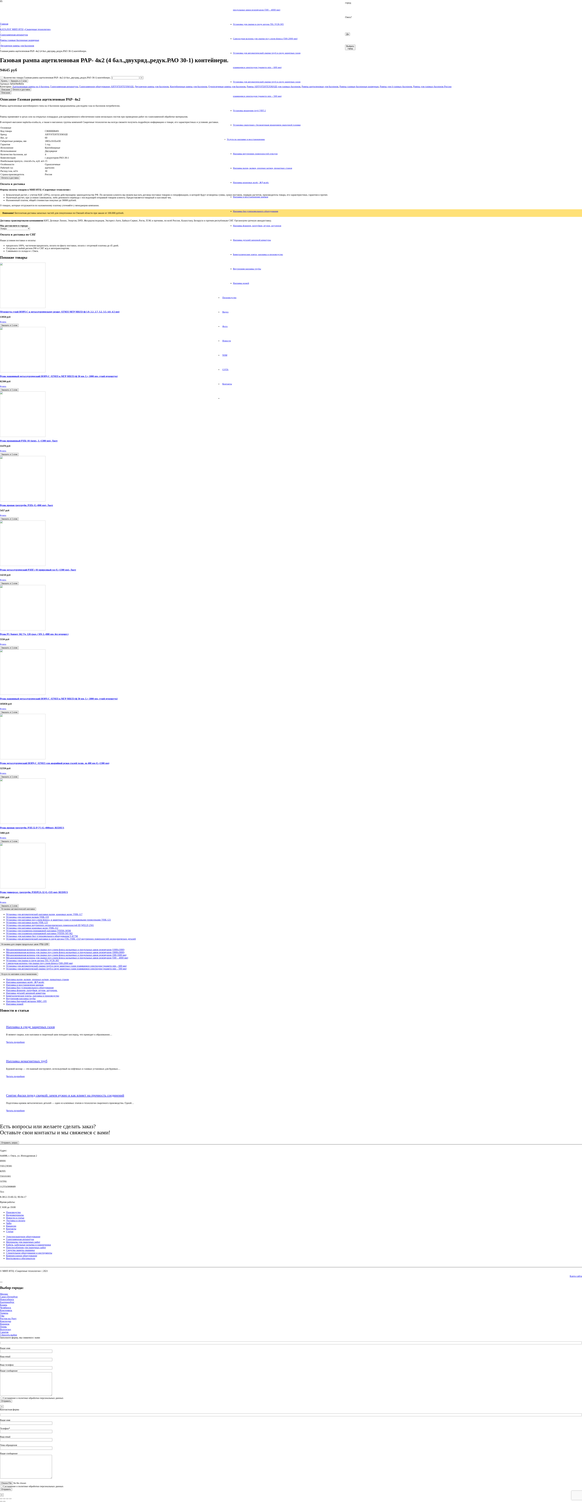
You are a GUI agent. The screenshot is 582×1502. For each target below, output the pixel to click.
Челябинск (5, 1307)
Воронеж (4, 1324)
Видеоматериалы (15, 1215)
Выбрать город (350, 47)
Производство (13, 1212)
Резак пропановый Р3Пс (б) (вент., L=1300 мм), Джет (29, 440)
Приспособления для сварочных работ (26, 1247)
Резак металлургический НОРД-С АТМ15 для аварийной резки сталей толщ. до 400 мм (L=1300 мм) (54, 763)
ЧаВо (9, 1223)
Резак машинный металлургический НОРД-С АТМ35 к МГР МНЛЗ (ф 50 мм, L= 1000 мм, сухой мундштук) (59, 376)
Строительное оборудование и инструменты (29, 1253)
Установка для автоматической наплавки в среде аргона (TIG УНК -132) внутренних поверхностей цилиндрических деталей (71, 939)
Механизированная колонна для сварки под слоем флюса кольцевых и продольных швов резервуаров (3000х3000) (65, 952)
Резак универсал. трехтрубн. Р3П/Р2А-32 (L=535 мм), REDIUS (34, 892)
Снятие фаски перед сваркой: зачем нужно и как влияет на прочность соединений (65, 1095)
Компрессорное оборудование (21, 1255)
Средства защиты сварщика (20, 1250)
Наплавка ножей (14, 1004)
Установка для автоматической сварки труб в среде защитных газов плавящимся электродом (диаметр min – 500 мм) (66, 968)
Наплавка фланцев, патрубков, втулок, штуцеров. (31, 990)
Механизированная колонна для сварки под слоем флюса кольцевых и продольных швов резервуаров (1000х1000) (65, 949)
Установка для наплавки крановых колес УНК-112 (32, 928)
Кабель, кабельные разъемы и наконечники (28, 1244)
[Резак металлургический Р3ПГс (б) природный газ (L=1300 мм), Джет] (22, 565)
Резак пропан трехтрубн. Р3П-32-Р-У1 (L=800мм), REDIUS (32, 827)
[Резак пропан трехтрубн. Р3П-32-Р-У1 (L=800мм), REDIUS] (22, 823)
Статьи (9, 1231)
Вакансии (11, 1226)
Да (347, 34)
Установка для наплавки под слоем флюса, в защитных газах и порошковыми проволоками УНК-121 (58, 919)
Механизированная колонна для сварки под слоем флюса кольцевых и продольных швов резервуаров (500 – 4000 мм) (67, 958)
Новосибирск (7, 1299)
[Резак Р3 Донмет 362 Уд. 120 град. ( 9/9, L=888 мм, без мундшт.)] (22, 629)
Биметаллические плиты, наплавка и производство (32, 996)
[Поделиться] (7, 1498)
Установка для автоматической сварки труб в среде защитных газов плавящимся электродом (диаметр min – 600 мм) (66, 966)
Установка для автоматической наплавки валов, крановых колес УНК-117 (44, 914)
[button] (3, 322)
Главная (4, 24)
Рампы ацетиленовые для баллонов (320, 86)
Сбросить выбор (8, 1335)
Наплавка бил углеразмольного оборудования (30, 987)
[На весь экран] (4, 1498)
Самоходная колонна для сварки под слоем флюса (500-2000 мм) (39, 963)
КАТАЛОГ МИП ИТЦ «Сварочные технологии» (25, 29)
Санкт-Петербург (9, 1296)
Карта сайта (576, 1276)
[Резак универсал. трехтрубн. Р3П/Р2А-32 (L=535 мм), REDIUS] (22, 887)
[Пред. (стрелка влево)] (1, 1501)
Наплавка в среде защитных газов (30, 1027)
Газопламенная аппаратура (14, 34)
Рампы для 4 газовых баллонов (396, 86)
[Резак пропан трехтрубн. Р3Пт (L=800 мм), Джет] (22, 500)
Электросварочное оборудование (23, 1236)
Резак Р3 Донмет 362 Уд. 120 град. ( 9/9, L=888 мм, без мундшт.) (34, 634)
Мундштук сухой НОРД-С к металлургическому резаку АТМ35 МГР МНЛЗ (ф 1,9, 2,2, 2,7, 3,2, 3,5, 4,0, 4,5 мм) (59, 311)
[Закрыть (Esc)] (10, 1498)
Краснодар (5, 1321)
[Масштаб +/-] (1, 1498)
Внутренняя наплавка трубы (21, 998)
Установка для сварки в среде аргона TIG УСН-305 (32, 960)
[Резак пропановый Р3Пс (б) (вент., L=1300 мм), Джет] (22, 436)
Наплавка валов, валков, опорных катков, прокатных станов (37, 979)
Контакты (11, 1228)
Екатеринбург (7, 1302)
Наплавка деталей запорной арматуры (26, 993)
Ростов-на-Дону (8, 1318)
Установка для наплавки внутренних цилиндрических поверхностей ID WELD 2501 (50, 925)
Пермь (3, 1326)
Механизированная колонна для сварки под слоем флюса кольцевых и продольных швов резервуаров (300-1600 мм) (66, 955)
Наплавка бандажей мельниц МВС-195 (26, 1001)
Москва (4, 1294)
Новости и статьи (15, 1218)
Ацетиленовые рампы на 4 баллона (30, 86)
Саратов (4, 1332)
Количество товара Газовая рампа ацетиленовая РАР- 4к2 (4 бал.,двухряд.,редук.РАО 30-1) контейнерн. (57, 77)
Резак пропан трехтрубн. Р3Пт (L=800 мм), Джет (26, 505)
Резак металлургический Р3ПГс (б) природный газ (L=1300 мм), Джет (38, 570)
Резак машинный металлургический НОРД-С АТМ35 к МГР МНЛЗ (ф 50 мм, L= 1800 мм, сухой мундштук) (59, 698)
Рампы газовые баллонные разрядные (19, 40)
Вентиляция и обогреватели (20, 1258)
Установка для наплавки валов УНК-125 (27, 922)
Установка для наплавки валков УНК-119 (27, 917)
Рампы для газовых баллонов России (432, 86)
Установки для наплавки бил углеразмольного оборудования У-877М (42, 936)
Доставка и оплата (15, 1220)
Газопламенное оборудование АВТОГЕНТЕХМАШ (106, 86)
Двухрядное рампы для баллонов (17, 45)
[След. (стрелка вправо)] (4, 1501)
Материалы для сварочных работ (23, 1242)
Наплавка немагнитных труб (26, 1061)
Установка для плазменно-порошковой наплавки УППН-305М (38, 930)
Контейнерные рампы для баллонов (188, 86)
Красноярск (6, 1310)
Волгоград (5, 1329)
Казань (3, 1305)
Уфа (2, 1316)
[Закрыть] (1, 1282)
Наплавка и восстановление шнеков (24, 985)
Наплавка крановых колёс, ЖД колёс (25, 982)
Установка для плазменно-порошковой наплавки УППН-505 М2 (39, 933)
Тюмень (4, 1313)
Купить (4, 81)
